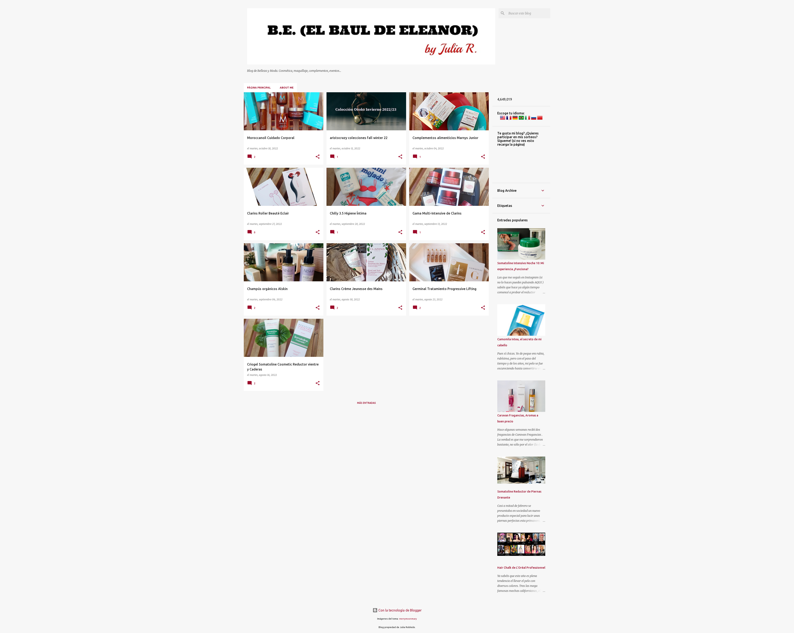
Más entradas (366, 403)
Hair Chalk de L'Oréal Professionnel (521, 567)
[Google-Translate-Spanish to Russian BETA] (533, 119)
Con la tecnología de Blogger (400, 610)
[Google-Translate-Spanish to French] (509, 119)
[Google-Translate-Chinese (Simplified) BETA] (540, 119)
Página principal (259, 87)
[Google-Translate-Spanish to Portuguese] (521, 119)
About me (287, 87)
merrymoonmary (408, 618)
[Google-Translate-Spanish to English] (502, 119)
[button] (317, 157)
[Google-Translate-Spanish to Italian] (527, 119)
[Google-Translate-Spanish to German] (515, 119)
